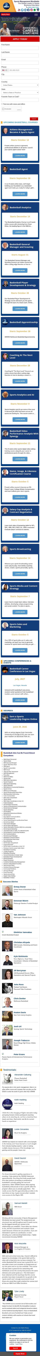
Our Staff (21, 1328)
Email (3, 59)
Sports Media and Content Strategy (23, 587)
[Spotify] (34, 11)
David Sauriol (20, 1158)
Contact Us (14, 1328)
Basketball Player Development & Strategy (23, 284)
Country (4, 82)
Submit (34, 119)
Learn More (18, 1344)
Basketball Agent (19, 169)
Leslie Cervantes (21, 1129)
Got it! (15, 1348)
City (2, 74)
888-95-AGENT (26, 1330)
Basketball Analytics (20, 207)
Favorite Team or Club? (10, 97)
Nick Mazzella (20, 1243)
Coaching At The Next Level (21, 356)
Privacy (27, 1328)
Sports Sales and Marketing (18, 625)
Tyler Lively (19, 1291)
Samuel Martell (20, 1203)
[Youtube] (19, 11)
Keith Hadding (20, 1100)
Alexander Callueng (22, 1075)
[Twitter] (22, 11)
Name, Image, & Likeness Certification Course (23, 472)
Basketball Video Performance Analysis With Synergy (24, 434)
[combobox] (5, 70)
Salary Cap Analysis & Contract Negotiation (21, 510)
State (3, 89)
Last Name (5, 52)
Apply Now (5, 14)
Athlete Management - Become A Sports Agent (22, 131)
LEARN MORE (20, 156)
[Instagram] (31, 11)
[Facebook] (28, 11)
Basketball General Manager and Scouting (21, 245)
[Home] (6, 6)
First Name (5, 45)
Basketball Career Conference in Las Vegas (22, 670)
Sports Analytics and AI (22, 394)
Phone (3, 67)
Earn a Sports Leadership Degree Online (23, 718)
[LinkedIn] (25, 11)
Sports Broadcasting (20, 549)
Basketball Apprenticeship (24, 322)
